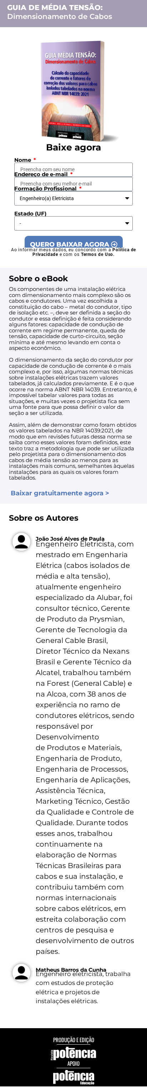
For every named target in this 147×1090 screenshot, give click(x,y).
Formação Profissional (46, 188)
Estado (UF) (30, 213)
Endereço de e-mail (41, 174)
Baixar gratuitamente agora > (60, 493)
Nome (23, 160)
